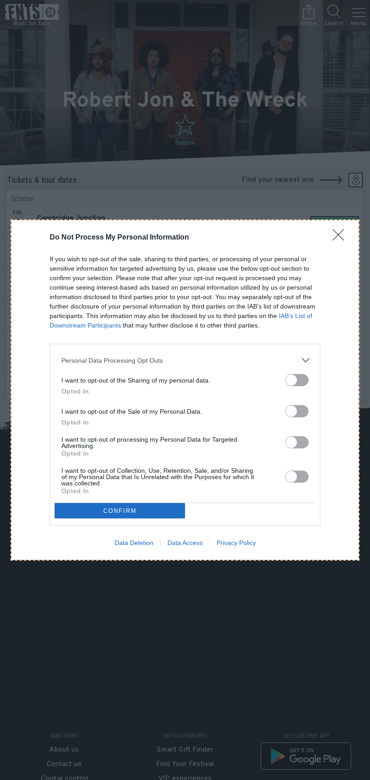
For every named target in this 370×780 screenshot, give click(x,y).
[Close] (341, 237)
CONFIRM (120, 511)
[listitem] (185, 360)
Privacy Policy (236, 542)
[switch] (297, 380)
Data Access (185, 542)
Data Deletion (134, 542)
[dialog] (185, 390)
